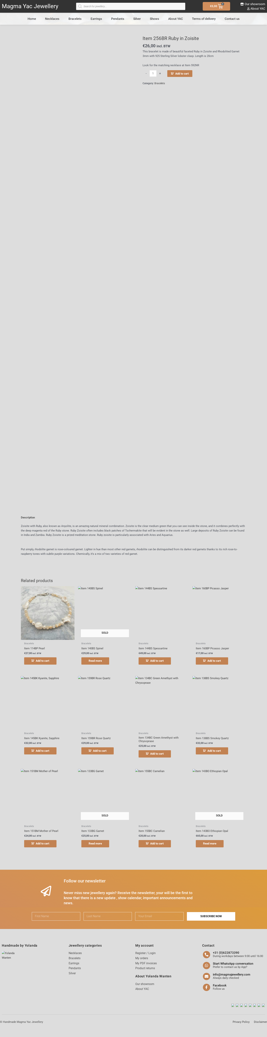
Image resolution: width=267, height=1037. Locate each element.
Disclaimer (260, 1022)
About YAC (175, 19)
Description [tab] (28, 517)
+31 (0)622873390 (226, 952)
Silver (137, 19)
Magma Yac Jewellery (30, 6)
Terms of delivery (204, 19)
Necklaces (52, 19)
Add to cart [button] (42, 660)
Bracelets (75, 19)
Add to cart (182, 73)
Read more (95, 660)
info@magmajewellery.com (231, 974)
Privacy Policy (241, 1022)
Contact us (232, 19)
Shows (154, 19)
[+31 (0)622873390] (206, 954)
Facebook (219, 985)
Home (32, 19)
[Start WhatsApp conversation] (206, 965)
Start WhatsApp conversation (233, 963)
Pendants (117, 19)
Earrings (96, 19)
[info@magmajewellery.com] (206, 976)
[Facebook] (206, 987)
